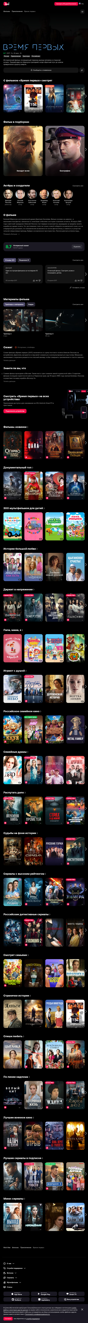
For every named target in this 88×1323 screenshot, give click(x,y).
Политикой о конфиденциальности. (37, 1314)
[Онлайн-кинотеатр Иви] (7, 3)
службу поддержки (33, 1318)
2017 (8, 53)
